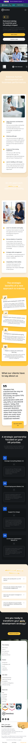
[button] (25, 10)
